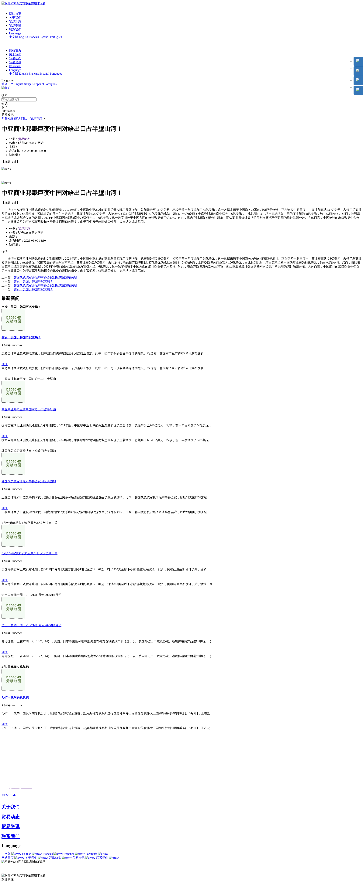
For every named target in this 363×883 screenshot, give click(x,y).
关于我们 (15, 17)
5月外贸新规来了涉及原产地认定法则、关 (29, 553)
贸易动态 (15, 21)
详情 (5, 364)
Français (34, 37)
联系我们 (15, 29)
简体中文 (8, 84)
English (23, 37)
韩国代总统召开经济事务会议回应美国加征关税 (45, 277)
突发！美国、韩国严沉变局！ (33, 281)
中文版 (13, 37)
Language (15, 33)
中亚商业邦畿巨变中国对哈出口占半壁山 (29, 409)
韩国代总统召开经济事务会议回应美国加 (29, 481)
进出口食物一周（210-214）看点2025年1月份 (31, 625)
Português (56, 37)
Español (44, 37)
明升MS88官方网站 (14, 118)
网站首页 (15, 13)
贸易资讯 (15, 25)
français (28, 84)
